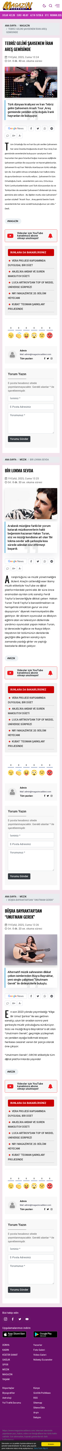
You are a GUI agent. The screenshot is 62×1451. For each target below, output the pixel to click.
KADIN (5, 1350)
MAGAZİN (25, 25)
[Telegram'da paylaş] (51, 128)
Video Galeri (39, 1355)
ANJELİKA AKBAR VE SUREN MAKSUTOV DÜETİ (26, 274)
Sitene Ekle (39, 1407)
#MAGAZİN (12, 221)
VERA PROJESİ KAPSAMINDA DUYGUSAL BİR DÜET (26, 263)
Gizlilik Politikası (42, 1393)
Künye (36, 1388)
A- (20, 135)
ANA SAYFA (10, 25)
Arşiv (36, 1412)
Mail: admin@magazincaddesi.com (35, 354)
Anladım (51, 1444)
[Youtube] (27, 1319)
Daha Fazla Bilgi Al (41, 1448)
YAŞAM (6, 1379)
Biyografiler (8, 1393)
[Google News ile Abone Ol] (16, 128)
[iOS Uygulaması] (15, 1334)
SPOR (5, 1364)
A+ (13, 135)
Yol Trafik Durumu (11, 1402)
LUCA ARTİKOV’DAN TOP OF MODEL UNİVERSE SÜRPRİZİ (31, 285)
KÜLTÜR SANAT (10, 1355)
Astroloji (6, 1398)
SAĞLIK (6, 1359)
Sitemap (37, 1402)
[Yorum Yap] (7, 135)
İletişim (37, 1417)
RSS (35, 1398)
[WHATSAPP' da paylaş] (45, 128)
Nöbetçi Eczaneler (42, 1359)
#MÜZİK (11, 658)
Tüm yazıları (26, 358)
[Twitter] (20, 1319)
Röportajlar (8, 1388)
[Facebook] (13, 1319)
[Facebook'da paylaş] (31, 128)
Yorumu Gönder (19, 438)
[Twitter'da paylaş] (38, 128)
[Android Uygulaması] (46, 1335)
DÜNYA (5, 1345)
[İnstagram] (5, 1319)
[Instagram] (51, 358)
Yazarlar (37, 1345)
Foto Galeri (39, 1350)
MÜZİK (23, 459)
